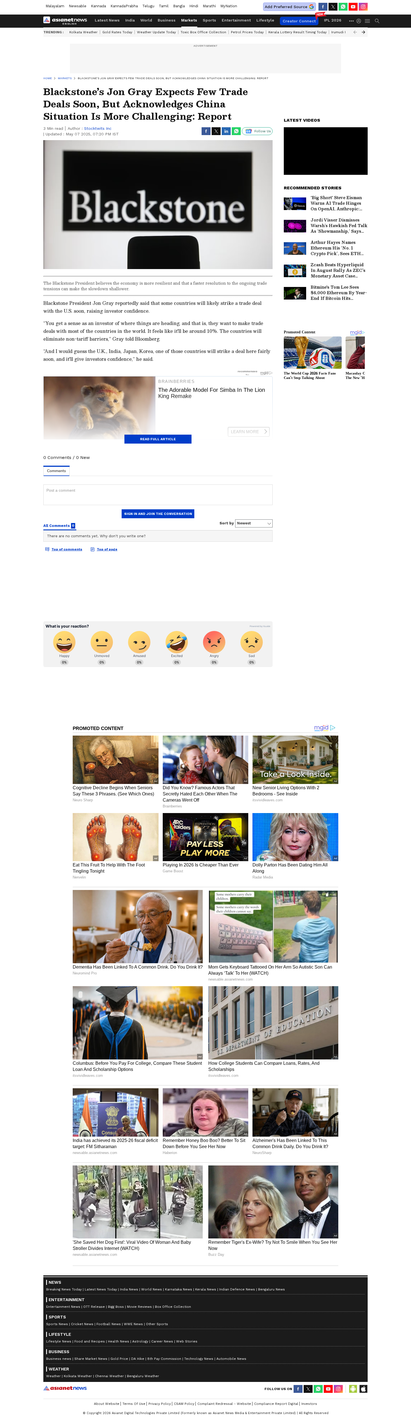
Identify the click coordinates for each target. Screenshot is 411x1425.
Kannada (98, 6)
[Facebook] (322, 7)
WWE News (133, 1324)
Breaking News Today (64, 1289)
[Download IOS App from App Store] (363, 1389)
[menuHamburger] (367, 21)
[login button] (360, 21)
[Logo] (67, 21)
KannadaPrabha (124, 6)
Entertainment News (63, 1307)
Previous (355, 32)
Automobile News (231, 1359)
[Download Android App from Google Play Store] (353, 1389)
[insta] (363, 7)
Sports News (57, 1324)
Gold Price (119, 1359)
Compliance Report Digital (276, 1404)
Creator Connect (299, 21)
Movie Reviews (139, 1307)
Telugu (148, 6)
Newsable (77, 6)
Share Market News (90, 1359)
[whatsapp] (343, 7)
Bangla (179, 6)
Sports (209, 20)
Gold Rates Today (117, 32)
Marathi (209, 6)
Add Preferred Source (286, 6)
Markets (189, 20)
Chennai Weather (109, 1376)
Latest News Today (101, 1289)
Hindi (193, 6)
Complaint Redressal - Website (224, 1404)
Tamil (164, 6)
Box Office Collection (173, 1307)
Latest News (107, 20)
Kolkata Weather (83, 32)
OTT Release (94, 1307)
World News (151, 1289)
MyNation (228, 6)
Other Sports (157, 1324)
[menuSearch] (377, 21)
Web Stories (186, 1341)
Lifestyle (265, 20)
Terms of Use (133, 1404)
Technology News (198, 1359)
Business (167, 20)
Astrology (140, 1341)
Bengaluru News (271, 1289)
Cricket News (82, 1324)
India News (129, 1289)
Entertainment (236, 20)
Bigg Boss (116, 1307)
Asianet (65, 1388)
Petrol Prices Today (247, 32)
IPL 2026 (332, 20)
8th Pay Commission (164, 1359)
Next (363, 32)
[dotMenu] (351, 21)
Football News (108, 1324)
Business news (58, 1359)
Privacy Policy (159, 1404)
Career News (162, 1341)
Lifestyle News (58, 1341)
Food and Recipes (89, 1341)
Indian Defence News (237, 1289)
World (146, 20)
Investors (309, 1404)
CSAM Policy (184, 1404)
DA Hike (137, 1359)
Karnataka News (178, 1289)
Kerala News (205, 1289)
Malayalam (55, 6)
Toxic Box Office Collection (203, 32)
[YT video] (353, 7)
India (130, 20)
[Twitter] (333, 7)
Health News (118, 1341)
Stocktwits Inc (98, 128)
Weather (53, 1376)
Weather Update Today (156, 32)
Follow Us (262, 131)
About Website (106, 1404)
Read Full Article (158, 439)
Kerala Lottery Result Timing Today (297, 32)
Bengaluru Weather (143, 1376)
